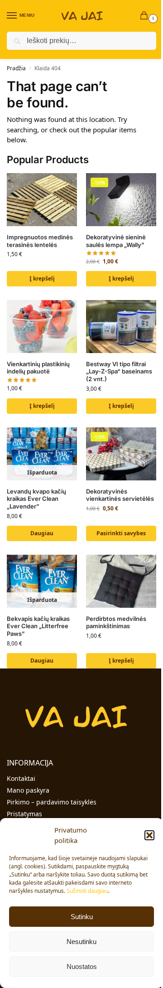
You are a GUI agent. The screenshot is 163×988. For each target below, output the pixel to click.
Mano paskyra (28, 790)
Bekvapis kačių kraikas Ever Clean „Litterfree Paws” (38, 626)
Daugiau (41, 533)
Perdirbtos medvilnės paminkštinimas (116, 622)
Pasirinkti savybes (121, 533)
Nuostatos (82, 966)
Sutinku (82, 916)
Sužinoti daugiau (87, 891)
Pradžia (16, 68)
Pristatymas (24, 813)
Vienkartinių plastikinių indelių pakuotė (38, 367)
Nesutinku (81, 941)
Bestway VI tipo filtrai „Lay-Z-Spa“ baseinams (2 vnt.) (119, 371)
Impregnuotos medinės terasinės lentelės (40, 240)
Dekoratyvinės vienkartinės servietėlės (120, 495)
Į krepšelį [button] (42, 278)
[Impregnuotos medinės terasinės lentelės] (42, 199)
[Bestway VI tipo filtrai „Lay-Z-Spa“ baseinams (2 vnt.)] (121, 326)
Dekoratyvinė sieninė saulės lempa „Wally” (116, 240)
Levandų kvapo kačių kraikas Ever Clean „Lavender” (36, 499)
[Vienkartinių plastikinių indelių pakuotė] (42, 326)
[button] (149, 835)
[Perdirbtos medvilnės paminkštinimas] (121, 581)
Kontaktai (21, 778)
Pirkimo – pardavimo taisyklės (51, 802)
